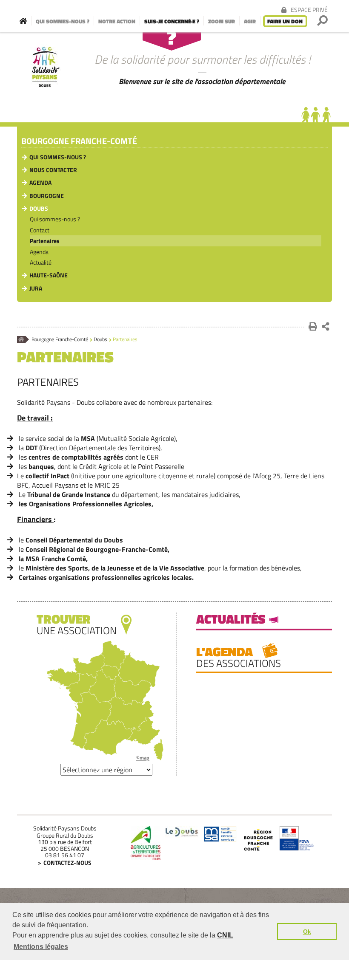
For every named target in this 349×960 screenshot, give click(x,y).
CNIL (225, 935)
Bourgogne (46, 195)
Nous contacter (53, 169)
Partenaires (45, 240)
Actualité (40, 262)
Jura (35, 288)
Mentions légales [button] (41, 946)
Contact (39, 230)
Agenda (40, 182)
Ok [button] (307, 931)
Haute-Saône (48, 275)
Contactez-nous (67, 862)
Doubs (38, 208)
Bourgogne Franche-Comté (79, 141)
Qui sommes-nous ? (57, 156)
